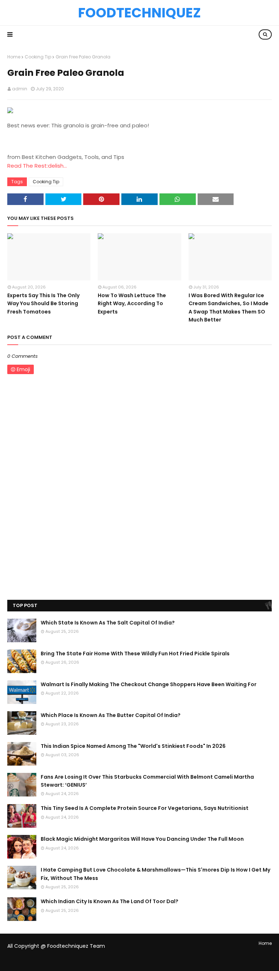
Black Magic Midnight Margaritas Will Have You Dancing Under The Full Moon (142, 839)
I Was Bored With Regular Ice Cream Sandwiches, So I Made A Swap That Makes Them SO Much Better (228, 307)
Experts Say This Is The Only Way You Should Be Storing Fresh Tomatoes (43, 303)
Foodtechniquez (139, 12)
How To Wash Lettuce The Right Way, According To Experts (132, 303)
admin (19, 89)
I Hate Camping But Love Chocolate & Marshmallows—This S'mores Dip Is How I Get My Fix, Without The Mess (155, 873)
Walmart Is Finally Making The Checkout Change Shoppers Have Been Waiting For (148, 684)
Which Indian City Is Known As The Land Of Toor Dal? (109, 901)
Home (13, 57)
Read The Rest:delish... (37, 165)
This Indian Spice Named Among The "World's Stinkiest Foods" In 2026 (133, 746)
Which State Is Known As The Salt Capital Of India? (108, 622)
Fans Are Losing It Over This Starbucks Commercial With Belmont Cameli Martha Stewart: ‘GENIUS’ (147, 780)
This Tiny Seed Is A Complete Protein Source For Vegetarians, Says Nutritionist (144, 808)
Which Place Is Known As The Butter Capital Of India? (111, 715)
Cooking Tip (38, 57)
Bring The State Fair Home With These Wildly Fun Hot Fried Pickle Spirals (135, 653)
